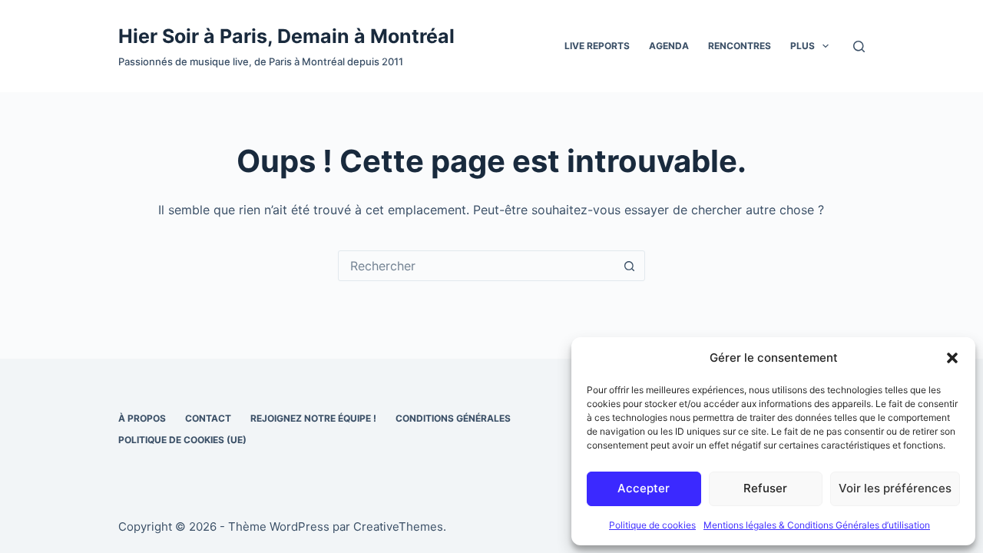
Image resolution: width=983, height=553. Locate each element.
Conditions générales (453, 418)
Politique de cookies (652, 525)
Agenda (669, 45)
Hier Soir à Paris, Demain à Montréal (286, 36)
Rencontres (739, 45)
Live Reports (597, 45)
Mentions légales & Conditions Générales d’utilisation (816, 525)
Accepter (643, 488)
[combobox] (477, 265)
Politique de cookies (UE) (182, 439)
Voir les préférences (895, 488)
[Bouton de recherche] (629, 265)
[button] (952, 358)
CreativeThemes (398, 526)
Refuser (765, 488)
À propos (142, 418)
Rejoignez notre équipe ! (313, 418)
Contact (208, 418)
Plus (802, 45)
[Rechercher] (859, 46)
